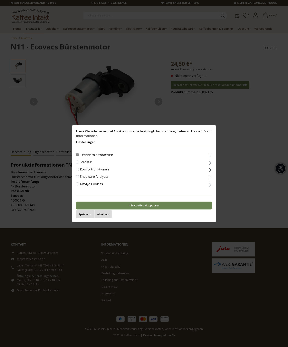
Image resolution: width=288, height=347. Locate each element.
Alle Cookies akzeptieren (144, 205)
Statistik (86, 162)
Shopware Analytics (94, 177)
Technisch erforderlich (96, 155)
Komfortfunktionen (94, 169)
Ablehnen (103, 214)
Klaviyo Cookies (91, 184)
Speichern (85, 214)
